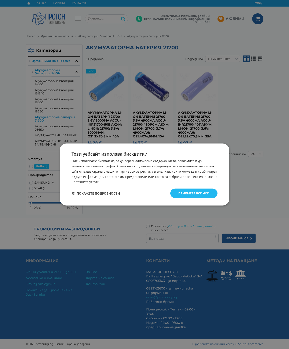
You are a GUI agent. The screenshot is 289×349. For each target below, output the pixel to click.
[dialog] (144, 175)
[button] (96, 193)
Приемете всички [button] (193, 193)
